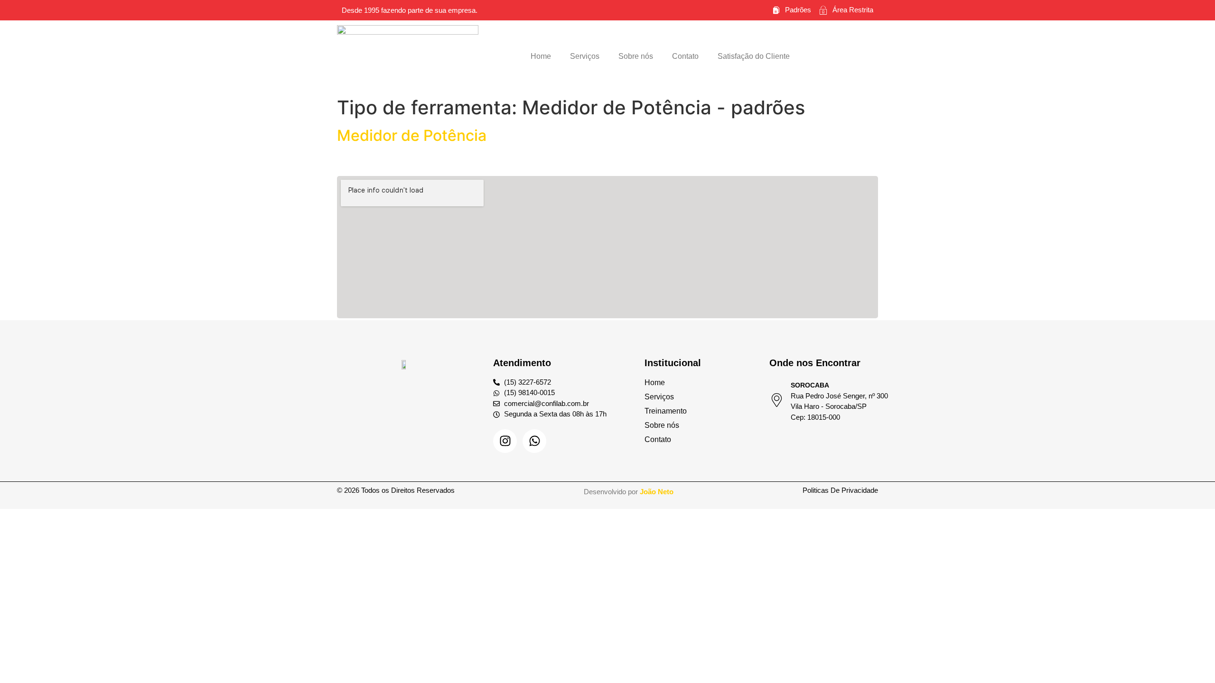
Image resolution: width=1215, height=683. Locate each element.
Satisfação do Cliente (754, 56)
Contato (685, 56)
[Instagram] (505, 441)
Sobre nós (635, 56)
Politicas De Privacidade (840, 490)
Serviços (584, 56)
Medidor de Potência (411, 135)
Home (541, 56)
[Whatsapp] (534, 441)
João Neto (656, 492)
